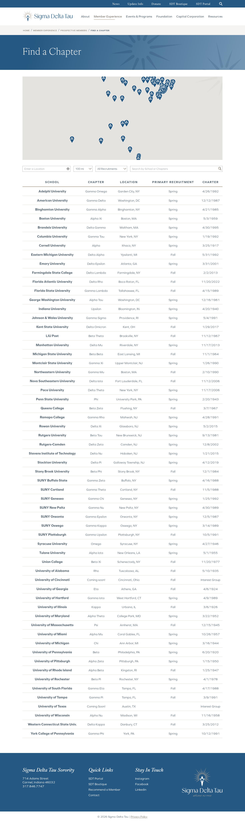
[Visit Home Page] (47, 15)
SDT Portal (203, 4)
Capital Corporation (190, 16)
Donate (156, 4)
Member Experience (108, 16)
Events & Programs (139, 16)
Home (26, 30)
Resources (215, 16)
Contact (94, 795)
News (116, 4)
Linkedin (140, 789)
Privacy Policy (139, 816)
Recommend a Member (104, 789)
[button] (154, 83)
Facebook (141, 784)
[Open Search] (220, 4)
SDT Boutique (178, 4)
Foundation (164, 16)
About (85, 16)
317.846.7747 (33, 786)
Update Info (135, 4)
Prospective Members (73, 30)
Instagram (142, 778)
